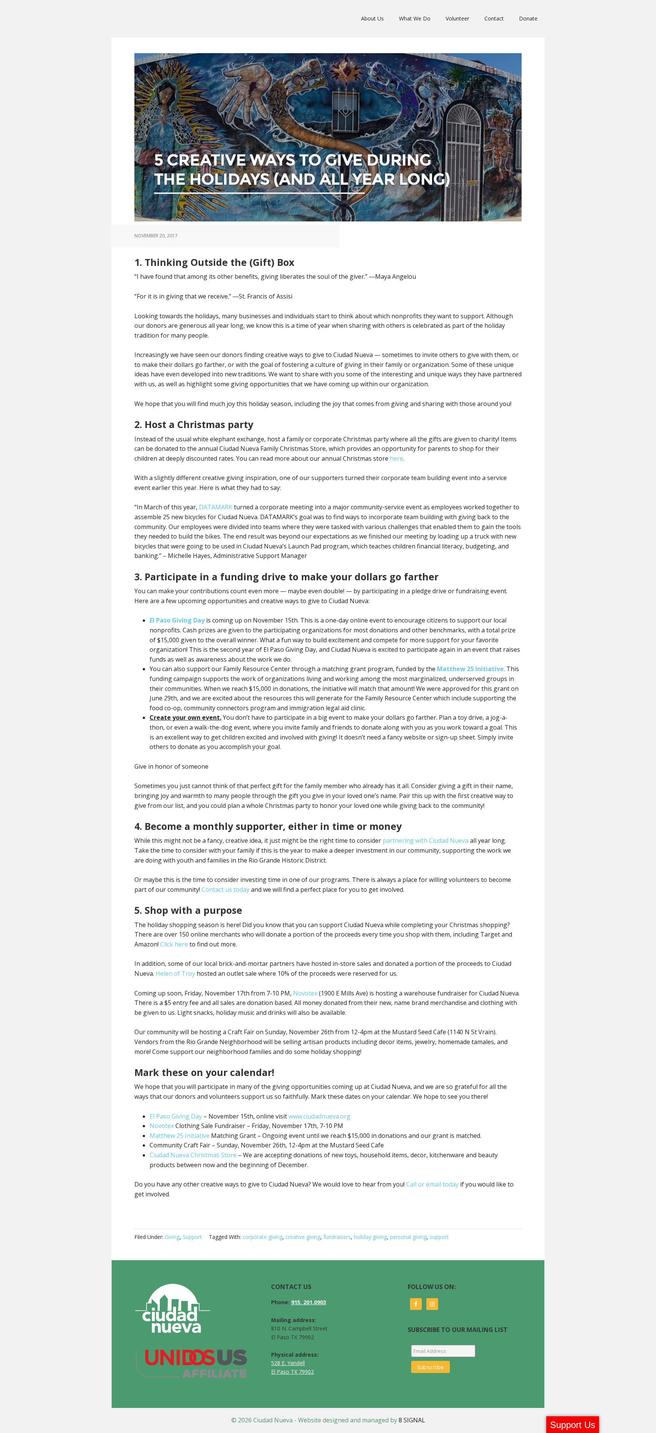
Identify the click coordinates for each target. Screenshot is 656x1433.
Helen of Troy (175, 973)
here (396, 458)
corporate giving (262, 1236)
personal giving (408, 1236)
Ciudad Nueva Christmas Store (193, 1155)
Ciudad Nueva (147, 18)
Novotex (305, 993)
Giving (172, 1236)
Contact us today (226, 889)
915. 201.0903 (308, 1302)
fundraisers (337, 1236)
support (439, 1236)
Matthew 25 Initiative (180, 1135)
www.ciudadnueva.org (319, 1116)
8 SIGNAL (412, 1420)
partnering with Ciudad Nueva (425, 840)
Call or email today (432, 1184)
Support (192, 1236)
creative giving (302, 1236)
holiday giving (370, 1236)
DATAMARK (215, 507)
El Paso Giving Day (176, 1116)
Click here (174, 944)
